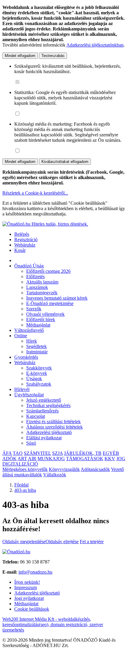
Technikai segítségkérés (48, 405)
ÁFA (7, 453)
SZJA (57, 453)
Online (20, 335)
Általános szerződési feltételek (54, 426)
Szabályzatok (38, 383)
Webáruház (24, 244)
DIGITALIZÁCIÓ (20, 463)
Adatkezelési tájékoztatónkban (95, 44)
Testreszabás (53, 55)
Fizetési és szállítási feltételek (53, 421)
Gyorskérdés (26, 357)
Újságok (34, 378)
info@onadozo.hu (35, 572)
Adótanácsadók (95, 469)
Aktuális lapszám (42, 281)
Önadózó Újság (29, 265)
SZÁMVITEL (37, 453)
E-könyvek (36, 373)
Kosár (20, 250)
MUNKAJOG (51, 458)
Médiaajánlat (38, 324)
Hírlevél (21, 389)
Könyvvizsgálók (64, 469)
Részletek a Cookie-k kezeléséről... (35, 192)
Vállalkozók (54, 474)
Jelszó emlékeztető (43, 400)
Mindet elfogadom (20, 55)
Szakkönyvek (39, 367)
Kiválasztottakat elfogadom (64, 161)
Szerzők (33, 308)
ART (22, 458)
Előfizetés (35, 276)
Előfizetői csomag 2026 (48, 271)
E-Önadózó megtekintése (50, 303)
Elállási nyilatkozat (44, 437)
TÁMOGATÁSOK (84, 458)
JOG (120, 458)
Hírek (31, 341)
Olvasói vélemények (45, 314)
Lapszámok (37, 287)
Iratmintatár (37, 351)
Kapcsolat (35, 416)
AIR (32, 458)
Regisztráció (26, 239)
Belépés (21, 234)
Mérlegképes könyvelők (25, 469)
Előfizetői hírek (40, 319)
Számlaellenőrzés (42, 410)
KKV (109, 458)
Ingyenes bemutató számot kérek (57, 298)
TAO (18, 453)
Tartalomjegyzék (41, 292)
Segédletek (36, 346)
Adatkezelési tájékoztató (49, 432)
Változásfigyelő (29, 330)
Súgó (31, 443)
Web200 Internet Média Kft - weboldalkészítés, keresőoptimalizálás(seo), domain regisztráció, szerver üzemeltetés (52, 624)
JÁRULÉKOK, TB (83, 453)
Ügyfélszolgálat (29, 394)
